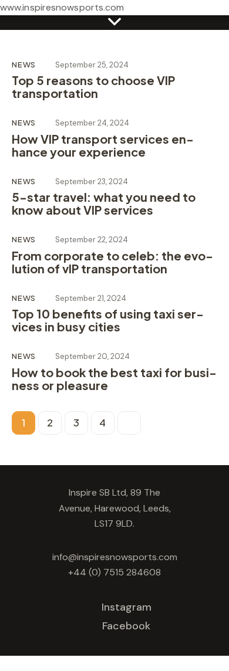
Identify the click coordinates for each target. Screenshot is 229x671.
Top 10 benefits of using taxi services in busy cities (108, 320)
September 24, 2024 (92, 123)
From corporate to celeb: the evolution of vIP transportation (112, 262)
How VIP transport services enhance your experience (103, 145)
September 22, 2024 (91, 240)
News (24, 64)
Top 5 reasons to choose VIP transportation (93, 87)
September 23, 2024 (91, 182)
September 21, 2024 (90, 298)
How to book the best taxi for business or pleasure (114, 379)
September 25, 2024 (92, 65)
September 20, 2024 (92, 356)
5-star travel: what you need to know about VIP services (104, 203)
